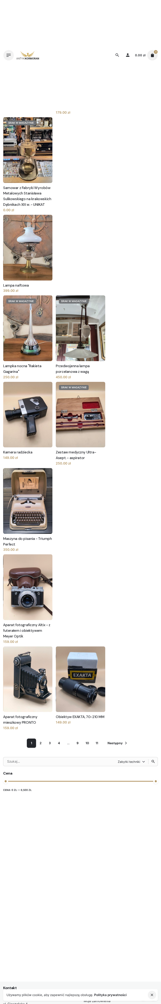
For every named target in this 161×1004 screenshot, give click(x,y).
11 (97, 743)
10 (87, 743)
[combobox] (131, 761)
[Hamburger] (8, 55)
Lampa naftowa (16, 285)
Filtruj (153, 792)
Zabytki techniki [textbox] (129, 761)
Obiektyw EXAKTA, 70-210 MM (80, 716)
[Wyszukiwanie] (153, 761)
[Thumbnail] (27, 55)
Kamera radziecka (17, 452)
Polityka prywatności (110, 995)
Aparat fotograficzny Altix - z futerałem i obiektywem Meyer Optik (26, 630)
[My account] (127, 55)
